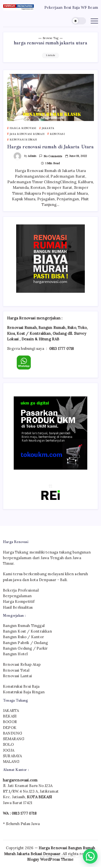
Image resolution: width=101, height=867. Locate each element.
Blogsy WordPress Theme (50, 859)
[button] (79, 20)
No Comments (53, 156)
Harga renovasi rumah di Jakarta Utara (50, 147)
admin (32, 156)
